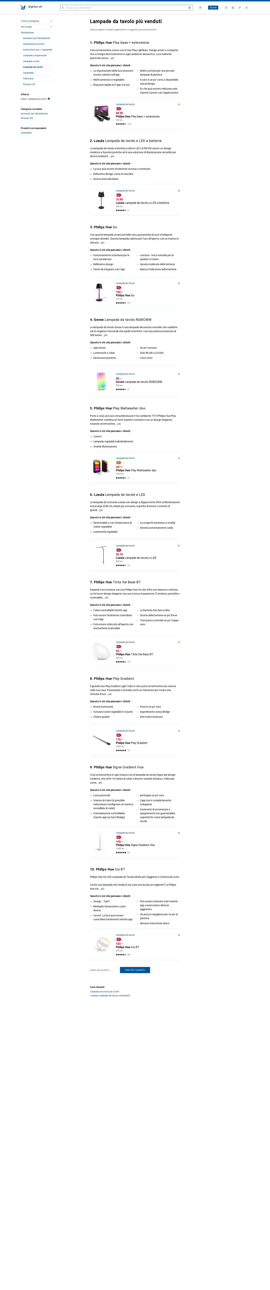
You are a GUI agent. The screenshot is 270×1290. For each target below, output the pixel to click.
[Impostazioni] (200, 7)
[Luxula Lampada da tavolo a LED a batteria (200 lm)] (135, 200)
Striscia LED (29, 84)
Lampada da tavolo (33, 67)
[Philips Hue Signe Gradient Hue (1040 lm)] (135, 842)
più (112, 58)
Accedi (213, 7)
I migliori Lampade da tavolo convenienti (110, 995)
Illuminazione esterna (33, 44)
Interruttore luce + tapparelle (37, 49)
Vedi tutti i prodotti (135, 970)
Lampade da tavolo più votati (104, 991)
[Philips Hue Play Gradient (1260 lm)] (135, 740)
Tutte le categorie (30, 21)
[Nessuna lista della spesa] (239, 7)
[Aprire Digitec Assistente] (226, 7)
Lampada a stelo (31, 61)
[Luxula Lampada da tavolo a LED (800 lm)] (135, 555)
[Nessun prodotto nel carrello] (246, 7)
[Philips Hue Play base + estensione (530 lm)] (135, 114)
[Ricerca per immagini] (189, 7)
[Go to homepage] (31, 7)
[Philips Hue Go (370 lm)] (135, 292)
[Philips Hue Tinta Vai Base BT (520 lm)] (135, 651)
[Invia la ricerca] (63, 7)
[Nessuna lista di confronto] (233, 7)
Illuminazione (27, 32)
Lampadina (28, 72)
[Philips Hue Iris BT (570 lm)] (135, 944)
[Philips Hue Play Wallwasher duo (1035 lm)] (135, 467)
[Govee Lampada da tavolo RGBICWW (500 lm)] (135, 381)
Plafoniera (28, 78)
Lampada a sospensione (35, 55)
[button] (158, 29)
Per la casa (26, 26)
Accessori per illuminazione (36, 38)
